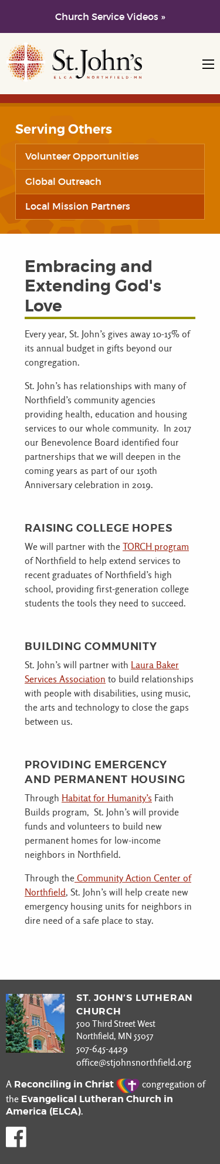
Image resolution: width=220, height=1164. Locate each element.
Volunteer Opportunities (82, 156)
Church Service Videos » (110, 16)
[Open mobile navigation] (208, 64)
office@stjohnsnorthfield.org (133, 1062)
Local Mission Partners (77, 206)
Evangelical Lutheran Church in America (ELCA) (89, 1105)
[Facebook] (16, 1144)
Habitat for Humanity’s (107, 798)
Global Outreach (63, 181)
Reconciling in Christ (65, 1084)
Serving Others (63, 129)
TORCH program (156, 546)
